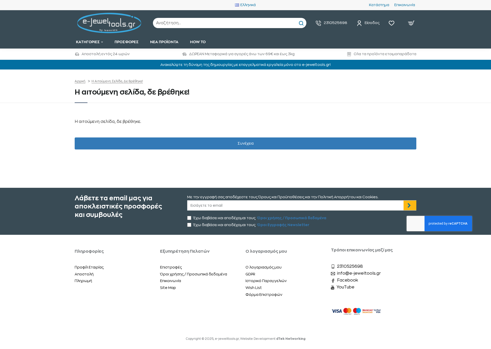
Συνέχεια (246, 143)
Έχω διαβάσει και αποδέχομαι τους (259, 218)
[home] (80, 81)
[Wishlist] (393, 23)
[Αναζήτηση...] (301, 23)
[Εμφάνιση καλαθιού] (411, 23)
